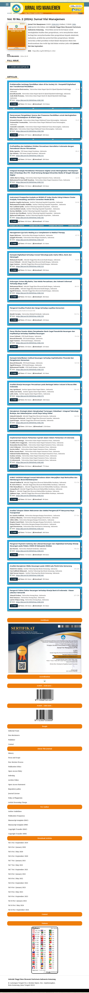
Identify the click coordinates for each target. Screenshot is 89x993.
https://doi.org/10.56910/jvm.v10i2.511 (30, 156)
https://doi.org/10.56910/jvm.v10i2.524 (30, 293)
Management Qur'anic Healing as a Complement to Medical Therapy (37, 233)
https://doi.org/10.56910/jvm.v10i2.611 (30, 496)
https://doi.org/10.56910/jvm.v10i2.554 (30, 343)
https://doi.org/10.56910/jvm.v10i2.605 (30, 462)
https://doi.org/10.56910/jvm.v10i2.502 (30, 218)
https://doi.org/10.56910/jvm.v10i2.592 (30, 423)
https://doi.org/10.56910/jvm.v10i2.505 (30, 100)
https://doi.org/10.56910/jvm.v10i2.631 (30, 551)
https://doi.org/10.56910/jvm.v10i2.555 (30, 369)
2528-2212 (55, 24)
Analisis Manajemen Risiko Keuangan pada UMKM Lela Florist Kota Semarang (41, 566)
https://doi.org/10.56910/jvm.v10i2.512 (30, 182)
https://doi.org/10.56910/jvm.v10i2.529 (30, 316)
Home (9, 13)
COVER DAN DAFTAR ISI (19, 67)
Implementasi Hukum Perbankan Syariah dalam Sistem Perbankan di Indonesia (42, 438)
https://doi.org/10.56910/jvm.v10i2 (43, 51)
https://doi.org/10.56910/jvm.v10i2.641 (30, 575)
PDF (14, 159)
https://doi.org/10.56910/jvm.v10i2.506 (30, 131)
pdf (14, 104)
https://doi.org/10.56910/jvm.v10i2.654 (30, 602)
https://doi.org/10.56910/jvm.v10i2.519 (30, 240)
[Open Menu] (7, 4)
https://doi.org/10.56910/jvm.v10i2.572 (30, 396)
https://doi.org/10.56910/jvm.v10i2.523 (30, 266)
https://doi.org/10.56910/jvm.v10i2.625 (30, 529)
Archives (17, 13)
